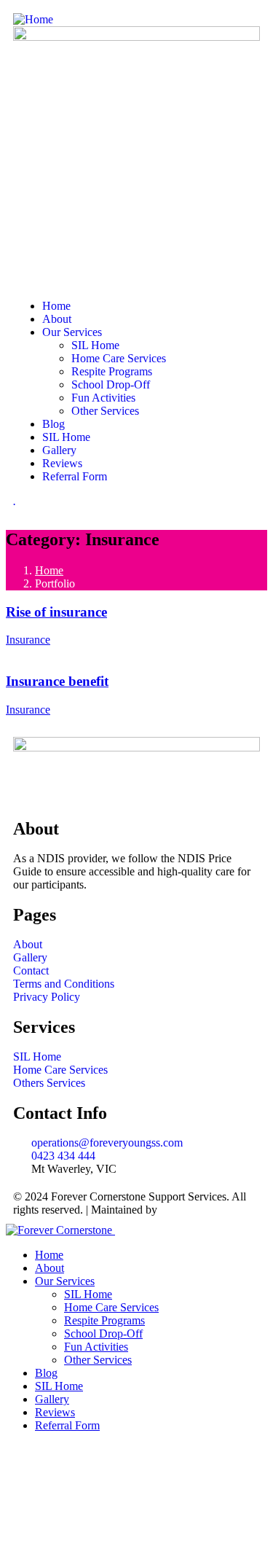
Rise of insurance (56, 612)
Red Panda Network (207, 1209)
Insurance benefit (57, 681)
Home (49, 570)
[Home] (33, 19)
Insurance (28, 639)
